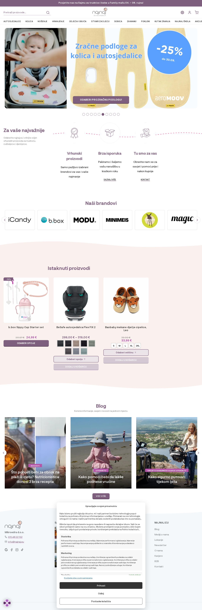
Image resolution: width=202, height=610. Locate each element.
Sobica (118, 21)
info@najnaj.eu (16, 541)
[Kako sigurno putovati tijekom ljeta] (166, 452)
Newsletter (161, 545)
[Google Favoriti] (6, 549)
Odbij (101, 593)
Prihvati (101, 585)
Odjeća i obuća (78, 21)
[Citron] (20, 220)
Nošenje (42, 21)
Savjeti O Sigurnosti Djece (161, 470)
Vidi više (101, 496)
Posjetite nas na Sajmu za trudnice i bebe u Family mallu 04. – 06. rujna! (101, 2)
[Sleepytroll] (117, 220)
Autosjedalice (12, 21)
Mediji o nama (162, 534)
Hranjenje (58, 21)
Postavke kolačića (101, 601)
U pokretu (101, 470)
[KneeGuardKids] (150, 220)
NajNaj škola (182, 21)
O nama (159, 550)
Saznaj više (101, 99)
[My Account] (189, 12)
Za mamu (132, 21)
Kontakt (145, 179)
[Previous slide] (29, 68)
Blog (157, 529)
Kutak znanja (162, 21)
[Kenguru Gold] (182, 220)
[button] (83, 114)
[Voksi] (52, 220)
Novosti (35, 466)
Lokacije (159, 539)
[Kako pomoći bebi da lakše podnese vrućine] (101, 452)
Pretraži (48, 12)
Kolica (29, 21)
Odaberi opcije (26, 343)
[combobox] (27, 12)
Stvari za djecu (100, 21)
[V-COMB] (85, 220)
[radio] (60, 343)
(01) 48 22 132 (15, 536)
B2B (157, 561)
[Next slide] (173, 68)
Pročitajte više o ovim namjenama (78, 578)
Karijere (159, 555)
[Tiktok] (22, 549)
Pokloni (145, 21)
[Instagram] (16, 549)
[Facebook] (11, 549)
